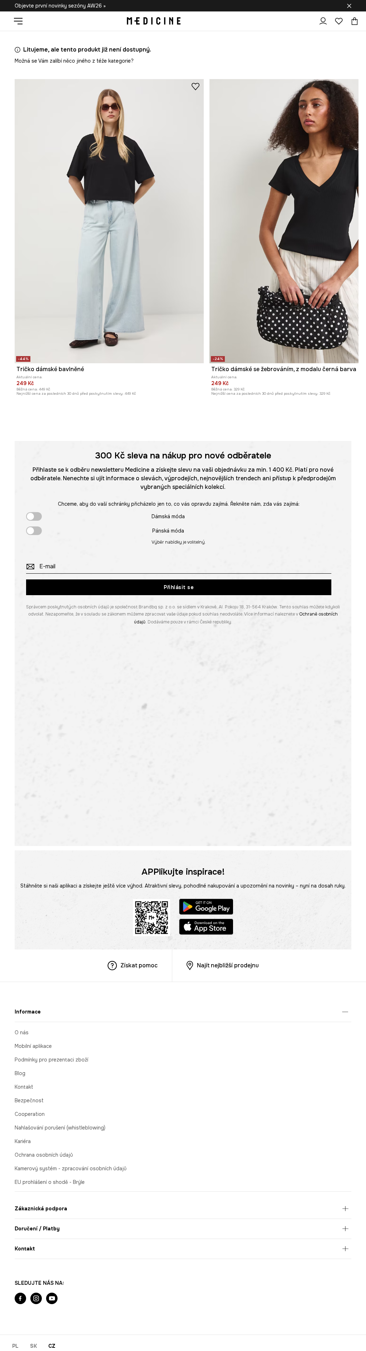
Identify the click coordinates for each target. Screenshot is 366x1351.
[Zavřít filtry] (349, 5)
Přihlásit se (179, 587)
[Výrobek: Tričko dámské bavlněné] (109, 221)
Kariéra (23, 1141)
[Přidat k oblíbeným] (195, 86)
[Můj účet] (323, 21)
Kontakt (24, 1087)
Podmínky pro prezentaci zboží (51, 1059)
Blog (20, 1073)
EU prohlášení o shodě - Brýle (50, 1182)
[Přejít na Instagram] (36, 1299)
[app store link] (206, 928)
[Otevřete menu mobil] (21, 21)
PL (15, 1346)
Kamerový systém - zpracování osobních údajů (71, 1168)
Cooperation (30, 1114)
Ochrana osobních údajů (44, 1155)
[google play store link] (206, 908)
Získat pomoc (139, 965)
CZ (51, 1346)
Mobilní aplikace (33, 1046)
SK (33, 1346)
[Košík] (353, 21)
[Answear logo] (153, 21)
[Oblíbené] (339, 21)
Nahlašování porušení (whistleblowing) (60, 1127)
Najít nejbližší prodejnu (228, 965)
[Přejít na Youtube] (52, 1299)
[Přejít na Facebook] (20, 1299)
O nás (22, 1032)
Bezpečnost (29, 1100)
